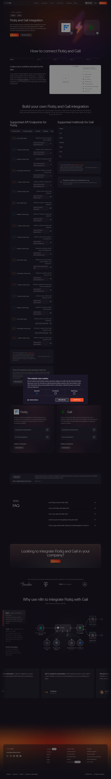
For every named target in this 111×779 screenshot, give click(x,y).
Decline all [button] (62, 400)
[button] (32, 400)
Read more (36, 387)
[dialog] (55, 389)
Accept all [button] (76, 400)
